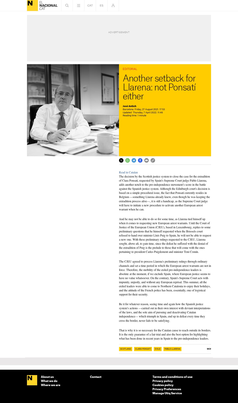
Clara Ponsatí (143, 349)
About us (47, 377)
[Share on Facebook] (140, 160)
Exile (157, 349)
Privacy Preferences (166, 389)
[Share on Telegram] (134, 160)
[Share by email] (146, 160)
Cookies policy (162, 385)
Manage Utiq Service (167, 393)
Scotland (125, 349)
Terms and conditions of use (172, 377)
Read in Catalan (128, 172)
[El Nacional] (32, 5)
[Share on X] (121, 160)
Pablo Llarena (172, 349)
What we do (49, 381)
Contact (95, 377)
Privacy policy (162, 381)
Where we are (50, 385)
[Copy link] (153, 160)
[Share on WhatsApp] (127, 160)
